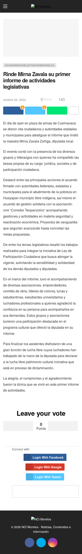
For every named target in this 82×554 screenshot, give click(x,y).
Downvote (63, 426)
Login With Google (48, 467)
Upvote (18, 426)
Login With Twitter (48, 477)
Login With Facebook (48, 457)
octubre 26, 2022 (14, 100)
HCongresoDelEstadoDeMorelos (29, 65)
